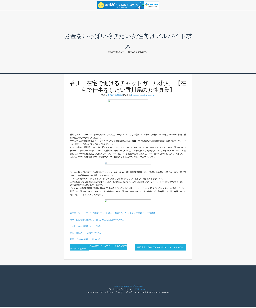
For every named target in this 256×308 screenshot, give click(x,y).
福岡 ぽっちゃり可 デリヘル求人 (86, 239)
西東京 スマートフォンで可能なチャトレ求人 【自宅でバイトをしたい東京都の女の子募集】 (113, 213)
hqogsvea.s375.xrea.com (143, 95)
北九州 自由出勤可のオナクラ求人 (86, 226)
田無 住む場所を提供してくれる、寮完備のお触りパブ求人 (97, 219)
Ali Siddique (141, 289)
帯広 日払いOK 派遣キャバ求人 (85, 232)
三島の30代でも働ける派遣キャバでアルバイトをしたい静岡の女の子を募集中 (98, 247)
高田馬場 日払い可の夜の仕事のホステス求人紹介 (160, 247)
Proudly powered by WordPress (128, 286)
